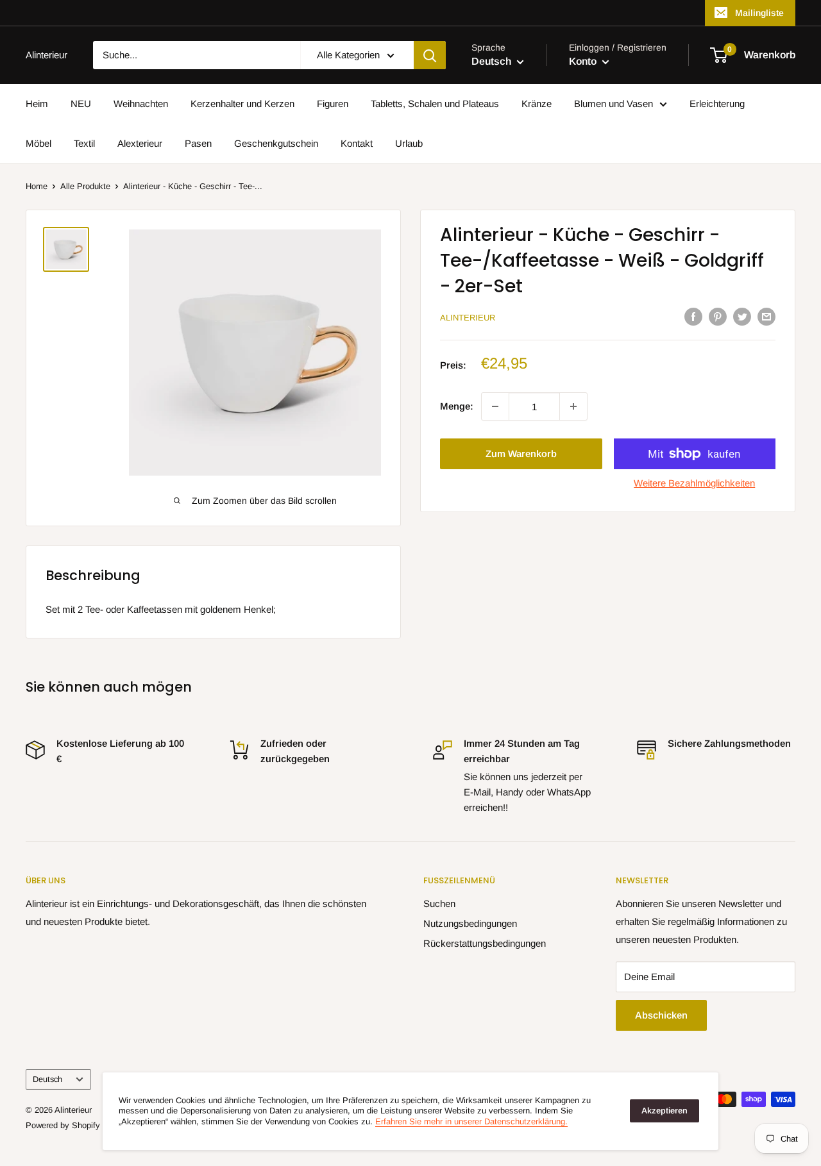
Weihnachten (141, 103)
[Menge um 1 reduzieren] (495, 406)
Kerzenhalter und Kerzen (242, 103)
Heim (37, 103)
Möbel (38, 143)
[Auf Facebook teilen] (693, 316)
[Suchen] (430, 55)
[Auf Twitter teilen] (742, 316)
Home (36, 186)
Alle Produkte (85, 186)
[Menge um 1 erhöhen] (573, 406)
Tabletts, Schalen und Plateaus (435, 103)
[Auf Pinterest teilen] (718, 316)
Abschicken (661, 1015)
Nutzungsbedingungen (470, 923)
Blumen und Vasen (613, 103)
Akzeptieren (664, 1110)
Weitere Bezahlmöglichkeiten (694, 483)
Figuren (332, 103)
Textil (84, 143)
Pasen (198, 143)
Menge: (456, 406)
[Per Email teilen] (766, 316)
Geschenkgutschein (276, 143)
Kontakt (357, 143)
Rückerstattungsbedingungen (484, 943)
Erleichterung (717, 103)
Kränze (536, 103)
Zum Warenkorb (521, 453)
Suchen (439, 903)
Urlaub (409, 143)
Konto (584, 61)
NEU (81, 103)
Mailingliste (759, 13)
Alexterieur (139, 143)
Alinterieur (467, 317)
